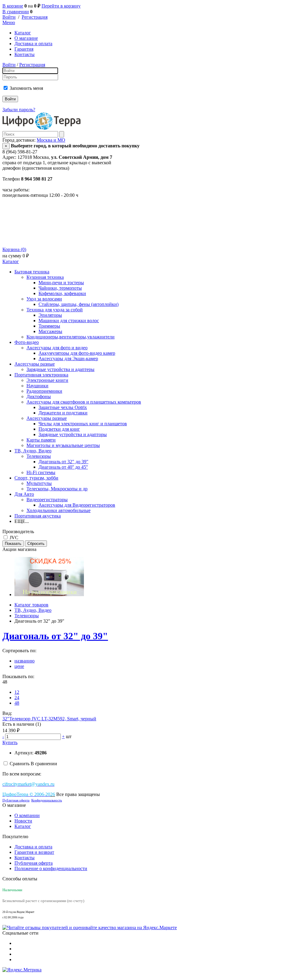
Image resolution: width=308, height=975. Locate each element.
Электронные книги (47, 380)
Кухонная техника (45, 277)
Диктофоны (38, 396)
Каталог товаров (31, 604)
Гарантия (23, 49)
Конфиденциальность (46, 800)
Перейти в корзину (61, 5)
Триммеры (49, 326)
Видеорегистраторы (47, 499)
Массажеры (50, 331)
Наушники (37, 385)
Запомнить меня (26, 88)
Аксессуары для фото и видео (57, 347)
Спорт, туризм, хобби (36, 477)
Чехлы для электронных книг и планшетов (82, 423)
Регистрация (35, 17)
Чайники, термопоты (60, 288)
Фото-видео (26, 342)
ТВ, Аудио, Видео (32, 450)
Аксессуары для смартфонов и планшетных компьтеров (83, 401)
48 (16, 703)
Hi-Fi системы (40, 472)
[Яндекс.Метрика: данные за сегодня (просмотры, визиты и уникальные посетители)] (22, 970)
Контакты (24, 54)
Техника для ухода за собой (54, 309)
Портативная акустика (37, 515)
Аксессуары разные (34, 363)
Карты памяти (41, 439)
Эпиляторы (50, 315)
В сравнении (15, 11)
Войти (9, 17)
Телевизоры (38, 456)
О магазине (26, 38)
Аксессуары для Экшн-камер (68, 358)
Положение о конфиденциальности (50, 868)
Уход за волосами (44, 298)
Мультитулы (39, 483)
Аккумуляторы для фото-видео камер (76, 353)
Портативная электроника (41, 374)
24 (16, 697)
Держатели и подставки (63, 412)
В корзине (12, 5)
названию (24, 660)
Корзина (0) (14, 249)
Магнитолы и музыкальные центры (63, 445)
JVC (14, 537)
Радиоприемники (44, 391)
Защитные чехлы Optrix (62, 407)
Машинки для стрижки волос (68, 320)
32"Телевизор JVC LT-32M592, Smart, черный (49, 718)
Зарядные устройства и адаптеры (60, 369)
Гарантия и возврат (34, 852)
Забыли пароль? (18, 109)
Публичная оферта (15, 800)
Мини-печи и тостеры (61, 282)
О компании (27, 815)
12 (16, 692)
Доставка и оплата (33, 43)
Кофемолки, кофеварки (62, 293)
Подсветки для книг (59, 429)
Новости (23, 820)
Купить (9, 742)
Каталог (22, 32)
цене (19, 666)
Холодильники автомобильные (58, 510)
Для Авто (24, 494)
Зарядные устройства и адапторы (72, 434)
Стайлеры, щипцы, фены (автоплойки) (78, 304)
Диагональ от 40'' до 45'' (63, 467)
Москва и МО (51, 140)
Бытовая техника (31, 271)
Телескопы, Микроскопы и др (57, 488)
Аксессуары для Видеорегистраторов (76, 505)
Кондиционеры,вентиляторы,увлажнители (70, 336)
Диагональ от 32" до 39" (63, 461)
